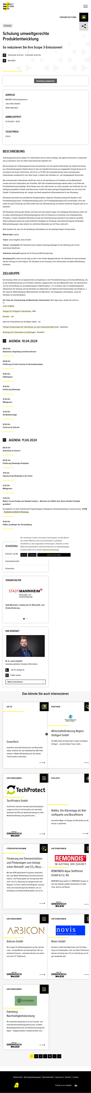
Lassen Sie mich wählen (54, 555)
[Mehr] (45, 1056)
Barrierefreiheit (47, 1077)
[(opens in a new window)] (25, 593)
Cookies (75, 1077)
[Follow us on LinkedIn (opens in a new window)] (76, 1085)
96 (50, 1056)
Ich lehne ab (32, 555)
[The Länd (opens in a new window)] (16, 1085)
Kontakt (68, 1077)
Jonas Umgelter (8, 306)
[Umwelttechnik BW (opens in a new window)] (8, 6)
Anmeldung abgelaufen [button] (45, 81)
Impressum (59, 1077)
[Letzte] (59, 1056)
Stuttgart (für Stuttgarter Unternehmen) (17, 311)
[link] (26, 743)
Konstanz (6, 316)
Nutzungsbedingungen (32, 1077)
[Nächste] (54, 1056)
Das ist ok (24, 555)
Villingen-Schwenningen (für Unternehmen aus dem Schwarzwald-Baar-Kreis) (31, 327)
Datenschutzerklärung (51, 549)
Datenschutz (17, 1077)
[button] (84, 6)
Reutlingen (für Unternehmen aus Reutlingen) (19, 332)
